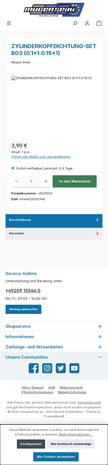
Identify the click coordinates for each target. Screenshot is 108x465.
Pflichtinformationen (37, 392)
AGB (51, 387)
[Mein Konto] (87, 24)
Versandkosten (89, 402)
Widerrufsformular (72, 392)
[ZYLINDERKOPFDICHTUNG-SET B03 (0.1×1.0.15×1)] (54, 107)
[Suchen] (75, 24)
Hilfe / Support (33, 387)
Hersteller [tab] (16, 233)
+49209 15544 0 (23, 290)
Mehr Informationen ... (76, 434)
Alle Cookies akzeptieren (56, 457)
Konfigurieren (31, 444)
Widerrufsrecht (71, 387)
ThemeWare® (54, 416)
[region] (54, 107)
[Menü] (9, 24)
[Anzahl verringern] (16, 181)
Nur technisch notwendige (71, 444)
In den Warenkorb (74, 181)
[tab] (54, 221)
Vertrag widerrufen (23, 309)
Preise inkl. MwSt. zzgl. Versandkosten (41, 157)
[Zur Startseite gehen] (54, 10)
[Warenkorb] (99, 24)
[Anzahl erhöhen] (46, 181)
